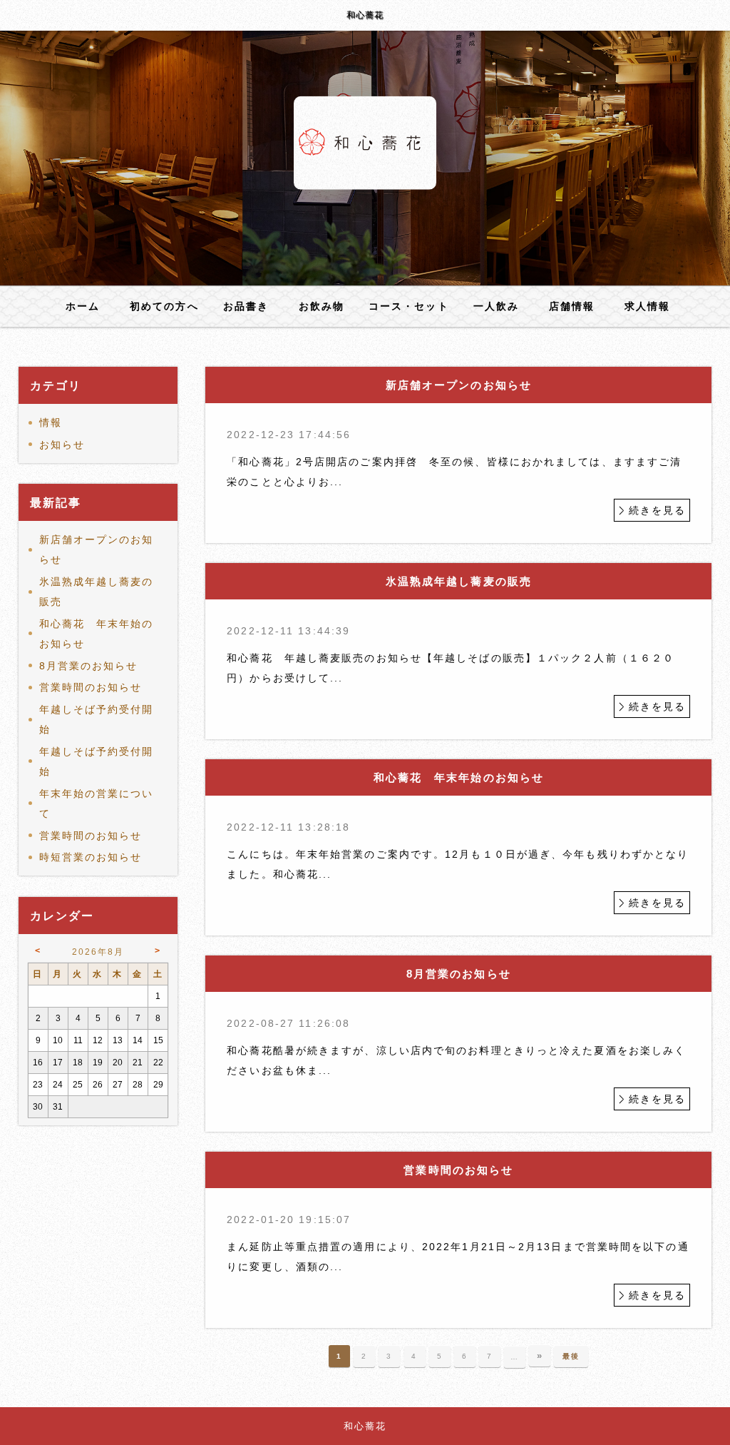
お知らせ (62, 444)
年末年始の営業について (96, 803)
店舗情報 (572, 306)
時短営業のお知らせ (91, 857)
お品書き (246, 306)
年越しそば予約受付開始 (96, 719)
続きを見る (658, 510)
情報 (50, 422)
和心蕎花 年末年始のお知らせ (96, 633)
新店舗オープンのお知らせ (96, 549)
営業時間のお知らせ (91, 687)
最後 (571, 1356)
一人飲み (496, 306)
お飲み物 (321, 306)
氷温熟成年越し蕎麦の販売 (96, 591)
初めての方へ (164, 306)
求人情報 (647, 306)
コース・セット (409, 306)
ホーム (83, 306)
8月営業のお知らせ (88, 665)
